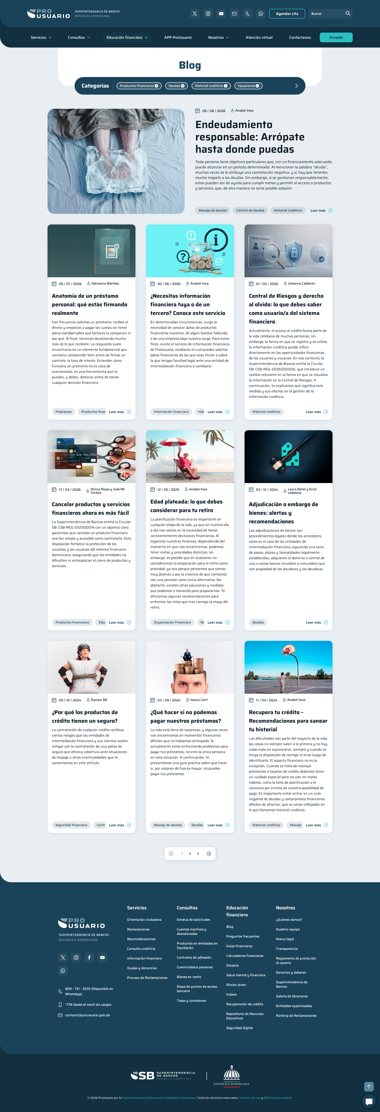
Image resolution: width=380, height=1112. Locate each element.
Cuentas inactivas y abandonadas (192, 931)
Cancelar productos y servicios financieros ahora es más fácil (91, 508)
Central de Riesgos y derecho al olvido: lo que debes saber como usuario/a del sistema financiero (286, 309)
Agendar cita (287, 14)
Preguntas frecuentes (242, 936)
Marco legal (285, 939)
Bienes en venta (189, 977)
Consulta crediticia (141, 948)
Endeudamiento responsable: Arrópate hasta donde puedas (250, 136)
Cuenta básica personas (195, 967)
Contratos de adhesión (194, 957)
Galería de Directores (292, 996)
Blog (229, 926)
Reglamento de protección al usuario (296, 960)
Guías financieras (239, 946)
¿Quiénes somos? (289, 919)
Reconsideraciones (141, 939)
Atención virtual (259, 37)
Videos (231, 994)
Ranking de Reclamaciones (296, 1015)
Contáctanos (300, 37)
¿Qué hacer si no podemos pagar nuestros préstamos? (185, 716)
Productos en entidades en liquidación (198, 945)
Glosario (232, 965)
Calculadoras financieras (244, 955)
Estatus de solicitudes (193, 919)
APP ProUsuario (178, 37)
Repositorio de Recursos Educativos (245, 1016)
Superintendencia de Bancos (292, 984)
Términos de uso (250, 1097)
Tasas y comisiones (191, 1000)
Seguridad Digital (239, 1028)
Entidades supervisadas (294, 1006)
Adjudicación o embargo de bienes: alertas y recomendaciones (283, 513)
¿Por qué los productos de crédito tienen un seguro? (85, 716)
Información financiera (144, 958)
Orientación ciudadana (144, 919)
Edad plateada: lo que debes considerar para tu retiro (186, 506)
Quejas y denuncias (142, 968)
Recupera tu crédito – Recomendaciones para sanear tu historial (288, 721)
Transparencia (287, 948)
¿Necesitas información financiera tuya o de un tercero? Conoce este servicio (187, 304)
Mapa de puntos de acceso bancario (197, 989)
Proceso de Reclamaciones (147, 977)
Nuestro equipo (288, 929)
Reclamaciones (138, 929)
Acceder (335, 38)
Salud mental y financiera (245, 975)
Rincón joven (236, 984)
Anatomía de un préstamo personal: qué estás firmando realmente (89, 304)
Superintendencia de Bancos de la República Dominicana (159, 1097)
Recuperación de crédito (244, 1004)
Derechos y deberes (291, 972)
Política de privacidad (277, 1097)
